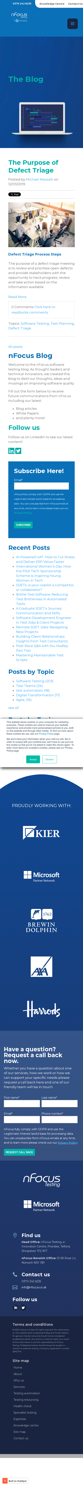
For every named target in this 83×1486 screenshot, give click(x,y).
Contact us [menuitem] (21, 1438)
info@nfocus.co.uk (34, 1287)
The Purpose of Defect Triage (33, 166)
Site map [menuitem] (20, 1432)
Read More (17, 297)
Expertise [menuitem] (20, 1419)
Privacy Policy (46, 733)
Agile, (24, 700)
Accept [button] (33, 759)
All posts (15, 347)
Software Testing (35, 323)
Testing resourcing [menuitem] (26, 1399)
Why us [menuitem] (19, 1380)
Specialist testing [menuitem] (25, 1412)
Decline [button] (50, 759)
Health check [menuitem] (22, 1406)
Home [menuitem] (18, 1367)
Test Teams (29, 686)
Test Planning (62, 323)
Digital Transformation (38, 695)
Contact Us (75, 3)
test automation (33, 690)
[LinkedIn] (16, 1307)
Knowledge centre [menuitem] (26, 1425)
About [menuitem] (18, 1374)
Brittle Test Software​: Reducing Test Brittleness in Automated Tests (42, 599)
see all (13, 708)
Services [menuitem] (19, 1387)
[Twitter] (23, 1307)
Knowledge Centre (52, 3)
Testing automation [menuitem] (27, 1393)
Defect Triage (19, 328)
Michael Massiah (39, 179)
